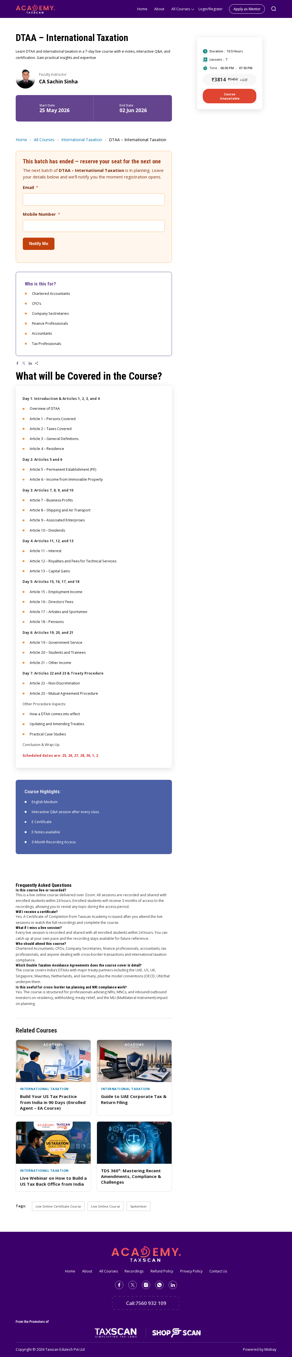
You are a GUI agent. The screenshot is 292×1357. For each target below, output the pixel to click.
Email (28, 187)
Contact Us (218, 1271)
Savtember (138, 1206)
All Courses (180, 9)
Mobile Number (39, 214)
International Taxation (81, 139)
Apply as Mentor (247, 9)
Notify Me (38, 243)
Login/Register (210, 9)
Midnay (270, 1349)
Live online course (105, 1206)
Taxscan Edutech (59, 1349)
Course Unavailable (230, 96)
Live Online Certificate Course (58, 1206)
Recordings (134, 1271)
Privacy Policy (191, 1271)
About (159, 9)
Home (142, 9)
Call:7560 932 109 (146, 1303)
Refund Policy (162, 1271)
